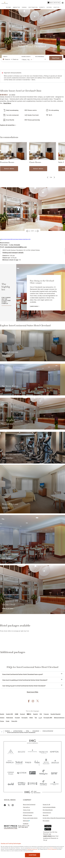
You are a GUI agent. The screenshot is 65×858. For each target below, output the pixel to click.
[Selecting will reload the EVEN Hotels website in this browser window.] (21, 772)
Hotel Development (28, 812)
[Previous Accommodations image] (48, 177)
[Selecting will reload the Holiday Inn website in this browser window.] (43, 772)
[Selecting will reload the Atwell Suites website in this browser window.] (21, 783)
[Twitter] (8, 805)
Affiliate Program (27, 815)
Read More (7, 103)
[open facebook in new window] (27, 701)
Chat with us (26, 807)
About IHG (45, 815)
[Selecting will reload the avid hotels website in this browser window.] (10, 783)
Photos (56, 7)
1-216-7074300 (14, 245)
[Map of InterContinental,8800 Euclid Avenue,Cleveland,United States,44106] (15, 239)
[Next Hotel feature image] (36, 231)
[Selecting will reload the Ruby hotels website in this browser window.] (37, 762)
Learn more (34, 306)
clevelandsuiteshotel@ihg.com (16, 247)
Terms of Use (26, 810)
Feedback (25, 823)
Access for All (46, 804)
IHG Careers (46, 820)
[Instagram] (12, 805)
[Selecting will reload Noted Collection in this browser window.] (19, 762)
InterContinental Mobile (49, 807)
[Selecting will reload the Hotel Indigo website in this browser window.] (9, 762)
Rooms (8, 7)
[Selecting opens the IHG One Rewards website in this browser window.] (32, 792)
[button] (62, 2)
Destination (33, 7)
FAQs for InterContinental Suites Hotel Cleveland (32, 667)
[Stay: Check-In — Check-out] (10, 59)
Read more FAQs (32, 692)
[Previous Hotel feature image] (28, 231)
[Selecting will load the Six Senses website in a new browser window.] (10, 751)
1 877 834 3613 (23, 827)
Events (42, 7)
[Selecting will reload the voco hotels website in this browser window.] (28, 762)
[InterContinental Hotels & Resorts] (5, 2)
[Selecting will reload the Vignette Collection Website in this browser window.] (43, 751)
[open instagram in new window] (32, 701)
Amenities (16, 7)
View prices (55, 58)
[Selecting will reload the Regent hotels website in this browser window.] (21, 751)
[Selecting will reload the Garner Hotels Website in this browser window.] (54, 772)
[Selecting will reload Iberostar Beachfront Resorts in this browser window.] (55, 762)
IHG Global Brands (48, 810)
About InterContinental (29, 804)
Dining (24, 7)
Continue (32, 855)
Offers (49, 7)
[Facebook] (5, 805)
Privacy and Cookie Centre (30, 818)
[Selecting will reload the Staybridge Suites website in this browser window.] (32, 783)
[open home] (2, 731)
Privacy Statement (52, 849)
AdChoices (26, 820)
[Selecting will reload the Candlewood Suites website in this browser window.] (54, 783)
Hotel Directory (47, 812)
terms (51, 847)
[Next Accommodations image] (54, 177)
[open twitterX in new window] (37, 701)
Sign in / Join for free (55, 2)
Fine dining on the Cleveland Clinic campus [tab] (6, 300)
